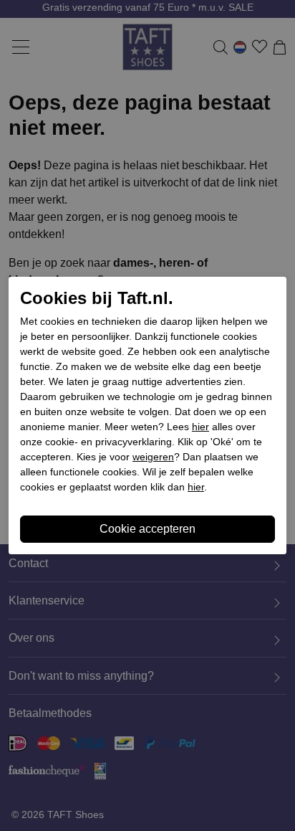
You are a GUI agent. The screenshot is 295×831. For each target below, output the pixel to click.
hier (200, 426)
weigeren (153, 456)
